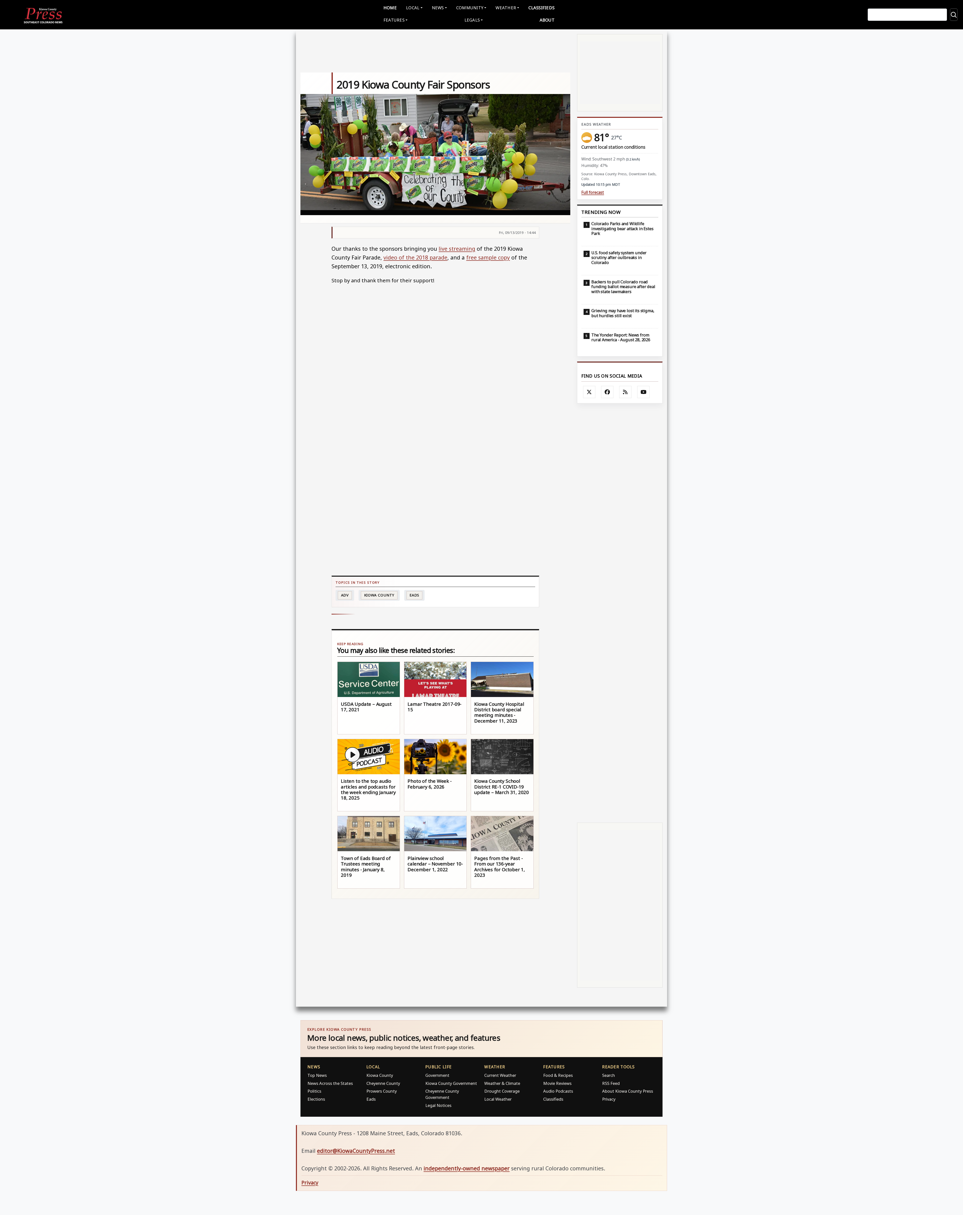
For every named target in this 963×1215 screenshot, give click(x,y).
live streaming (457, 248)
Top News (317, 1075)
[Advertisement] (620, 612)
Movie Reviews (557, 1083)
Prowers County (381, 1091)
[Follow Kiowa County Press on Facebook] (607, 392)
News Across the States (330, 1083)
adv (345, 595)
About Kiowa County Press (627, 1091)
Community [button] (469, 8)
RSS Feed (611, 1083)
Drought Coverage (502, 1091)
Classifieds (541, 8)
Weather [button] (506, 8)
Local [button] (412, 8)
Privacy (608, 1099)
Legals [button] (472, 20)
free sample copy (488, 257)
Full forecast (592, 192)
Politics (314, 1091)
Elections (316, 1099)
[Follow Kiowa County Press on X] (589, 392)
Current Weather (500, 1075)
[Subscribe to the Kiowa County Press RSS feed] (625, 392)
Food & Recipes (558, 1075)
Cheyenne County (383, 1083)
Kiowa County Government (451, 1083)
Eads (415, 595)
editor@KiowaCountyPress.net (356, 1150)
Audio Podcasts (558, 1091)
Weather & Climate (502, 1083)
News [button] (438, 8)
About (547, 20)
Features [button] (394, 20)
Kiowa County (379, 595)
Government (437, 1075)
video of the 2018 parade (415, 257)
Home (390, 8)
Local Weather (498, 1099)
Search (608, 1075)
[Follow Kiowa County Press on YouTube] (643, 392)
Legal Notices (438, 1105)
